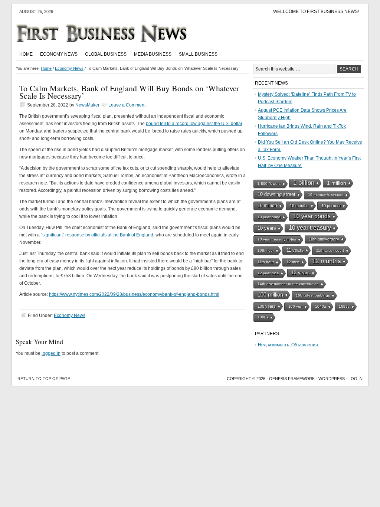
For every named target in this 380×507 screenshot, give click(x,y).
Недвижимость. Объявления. (288, 344)
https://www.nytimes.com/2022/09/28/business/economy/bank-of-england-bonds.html (134, 294)
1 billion (303, 182)
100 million (270, 295)
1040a (320, 306)
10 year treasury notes (277, 239)
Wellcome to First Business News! (316, 11)
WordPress (331, 378)
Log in (355, 378)
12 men (292, 262)
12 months (326, 261)
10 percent (331, 205)
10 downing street (276, 194)
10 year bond (269, 217)
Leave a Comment (126, 105)
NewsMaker (87, 105)
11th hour (266, 262)
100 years (267, 306)
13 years (300, 272)
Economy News (59, 54)
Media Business (152, 54)
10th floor (266, 250)
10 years (267, 228)
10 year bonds (312, 216)
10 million (267, 205)
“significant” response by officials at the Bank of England (97, 235)
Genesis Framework (292, 378)
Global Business (106, 54)
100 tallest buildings (313, 295)
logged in (51, 353)
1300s (263, 317)
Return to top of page (43, 378)
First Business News (112, 33)
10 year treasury (310, 228)
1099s (344, 306)
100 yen (295, 306)
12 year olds (268, 273)
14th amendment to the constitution (288, 284)
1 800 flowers (269, 183)
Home (26, 54)
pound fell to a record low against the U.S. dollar (194, 123)
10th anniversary (324, 239)
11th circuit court (330, 250)
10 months (299, 205)
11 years (295, 250)
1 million (336, 183)
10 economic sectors (325, 195)
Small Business (198, 54)
